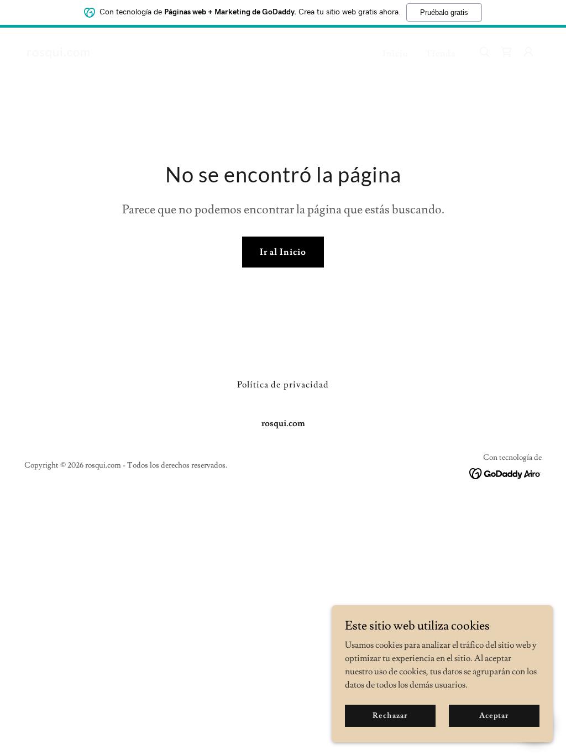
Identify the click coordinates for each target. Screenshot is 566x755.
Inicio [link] (395, 53)
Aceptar (494, 715)
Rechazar (390, 715)
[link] (59, 53)
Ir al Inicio (283, 252)
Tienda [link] (440, 53)
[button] (528, 52)
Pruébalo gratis (444, 12)
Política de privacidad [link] (282, 384)
